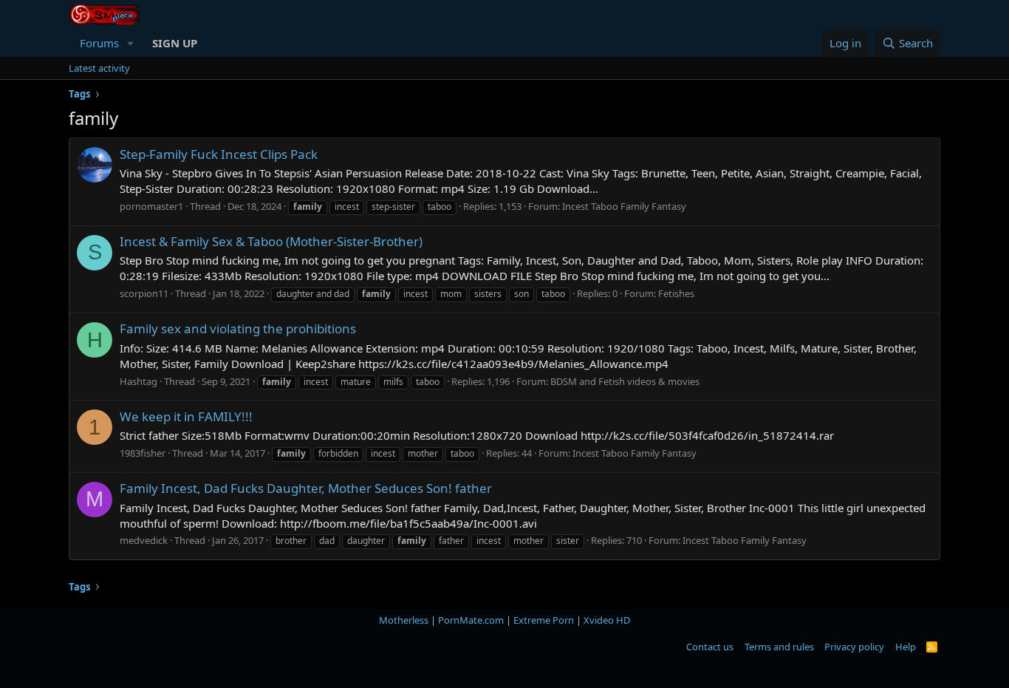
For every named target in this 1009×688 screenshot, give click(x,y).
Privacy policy (854, 646)
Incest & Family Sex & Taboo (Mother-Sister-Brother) (271, 241)
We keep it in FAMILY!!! (186, 416)
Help (905, 646)
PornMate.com (471, 620)
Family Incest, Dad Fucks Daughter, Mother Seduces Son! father (306, 488)
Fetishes (676, 293)
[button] (130, 43)
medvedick (144, 540)
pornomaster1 (151, 206)
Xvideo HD (607, 620)
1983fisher (142, 453)
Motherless (403, 620)
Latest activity (99, 68)
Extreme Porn (543, 620)
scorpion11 (144, 293)
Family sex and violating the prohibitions (238, 328)
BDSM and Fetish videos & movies (625, 381)
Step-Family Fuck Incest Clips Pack (219, 154)
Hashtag (138, 381)
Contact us (709, 646)
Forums (99, 42)
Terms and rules (779, 646)
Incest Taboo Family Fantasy (624, 206)
